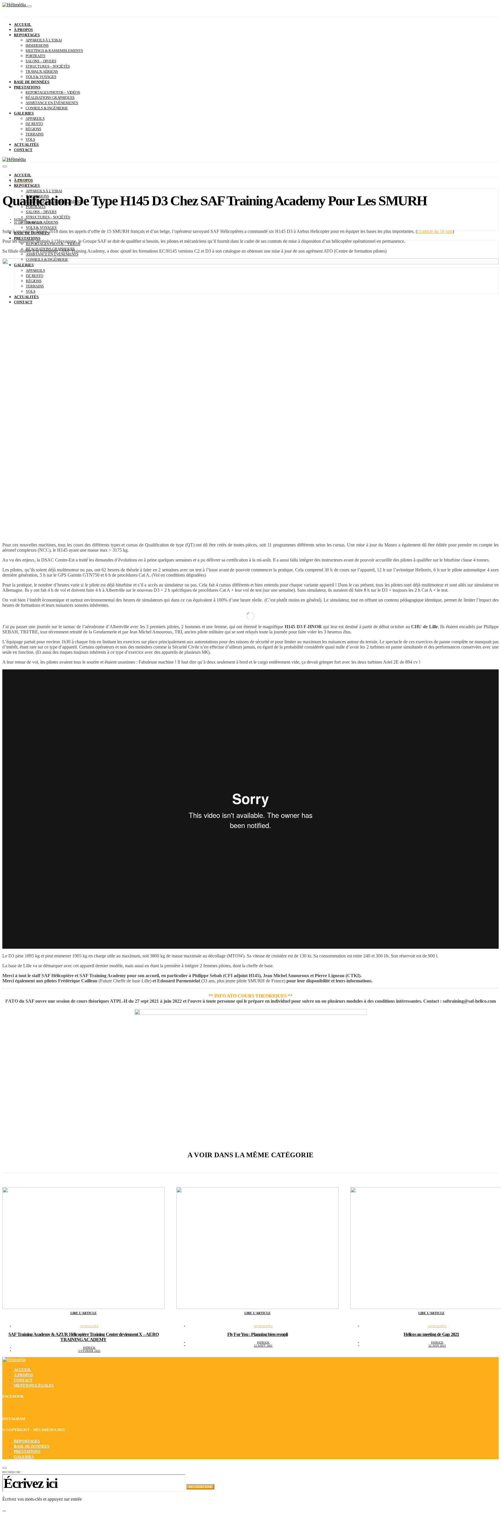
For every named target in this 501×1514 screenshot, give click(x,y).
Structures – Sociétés (48, 66)
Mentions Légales (34, 1385)
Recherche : (12, 1472)
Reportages (27, 35)
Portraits (35, 56)
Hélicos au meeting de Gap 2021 (431, 1334)
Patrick (20, 219)
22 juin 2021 (437, 1345)
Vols (30, 139)
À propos (23, 30)
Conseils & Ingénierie (47, 108)
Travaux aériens (42, 71)
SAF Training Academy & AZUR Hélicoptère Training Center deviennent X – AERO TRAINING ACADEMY (83, 1337)
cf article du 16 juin (435, 231)
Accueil (22, 24)
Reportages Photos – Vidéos (53, 92)
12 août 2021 (263, 1345)
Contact (23, 150)
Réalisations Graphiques (50, 97)
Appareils (35, 118)
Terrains (34, 134)
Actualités (26, 144)
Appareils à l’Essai (44, 40)
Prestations (27, 87)
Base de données (31, 82)
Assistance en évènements (52, 103)
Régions (33, 129)
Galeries (24, 113)
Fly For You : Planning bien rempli (257, 1334)
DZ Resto (34, 124)
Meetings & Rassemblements (54, 50)
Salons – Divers (41, 61)
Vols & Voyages (41, 77)
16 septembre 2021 (28, 222)
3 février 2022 (89, 1350)
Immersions (37, 45)
